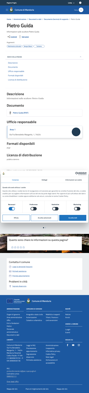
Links (70, 3)
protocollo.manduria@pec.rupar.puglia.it (21, 371)
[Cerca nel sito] (81, 10)
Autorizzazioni (31, 317)
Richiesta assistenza (33, 360)
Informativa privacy (53, 351)
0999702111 (11, 376)
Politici (9, 326)
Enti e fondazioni (13, 323)
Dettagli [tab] (44, 180)
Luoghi (67, 329)
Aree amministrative (14, 317)
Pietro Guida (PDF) (20, 112)
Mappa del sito (12, 389)
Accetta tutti (72, 217)
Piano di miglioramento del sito (37, 389)
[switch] (33, 208)
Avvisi (67, 317)
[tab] (43, 227)
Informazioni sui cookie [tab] (73, 180)
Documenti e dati (13, 335)
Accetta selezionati (44, 217)
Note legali (50, 357)
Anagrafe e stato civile (34, 314)
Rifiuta (16, 217)
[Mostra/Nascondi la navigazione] (7, 10)
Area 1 (13, 129)
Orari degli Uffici (13, 381)
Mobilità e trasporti (53, 314)
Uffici (9, 320)
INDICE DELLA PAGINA (14, 57)
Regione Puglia (11, 3)
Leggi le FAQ (30, 345)
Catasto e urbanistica (34, 320)
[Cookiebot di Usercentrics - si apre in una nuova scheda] (77, 173)
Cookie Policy (50, 354)
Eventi (67, 332)
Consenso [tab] (15, 180)
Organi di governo (13, 314)
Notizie (68, 314)
